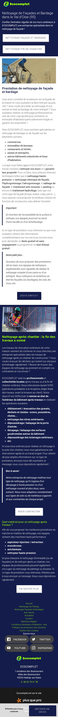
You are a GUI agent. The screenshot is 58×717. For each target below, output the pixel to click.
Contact (29, 618)
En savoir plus (29, 588)
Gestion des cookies (29, 630)
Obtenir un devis (42, 710)
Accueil (29, 603)
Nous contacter (29, 511)
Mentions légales (29, 621)
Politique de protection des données (29, 627)
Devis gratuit (29, 295)
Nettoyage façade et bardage (26, 37)
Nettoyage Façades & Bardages (29, 609)
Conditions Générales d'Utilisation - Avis (29, 624)
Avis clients (29, 612)
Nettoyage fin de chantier (24, 49)
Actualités (29, 615)
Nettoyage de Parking (29, 606)
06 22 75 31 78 (30, 682)
